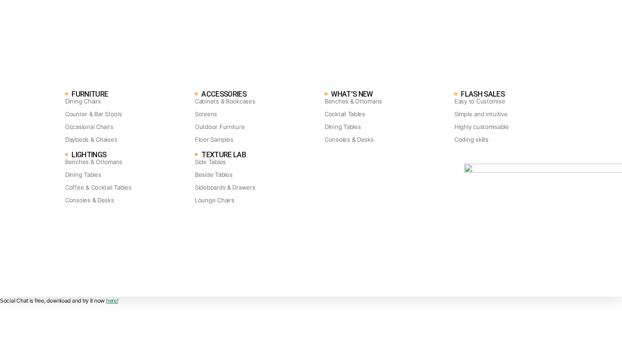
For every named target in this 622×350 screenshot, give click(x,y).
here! (112, 300)
